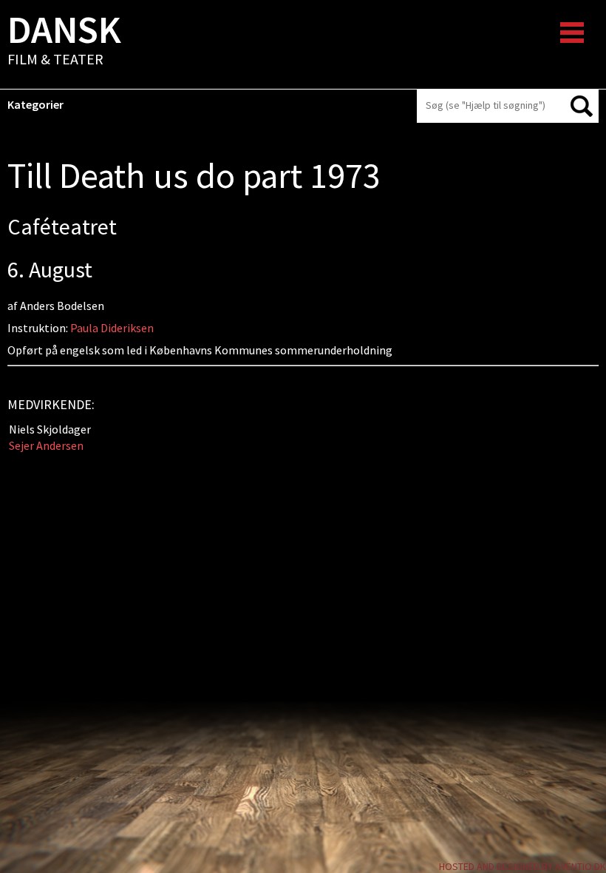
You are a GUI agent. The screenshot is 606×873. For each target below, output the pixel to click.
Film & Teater (64, 41)
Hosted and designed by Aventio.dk (522, 866)
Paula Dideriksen (112, 327)
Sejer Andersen (46, 445)
